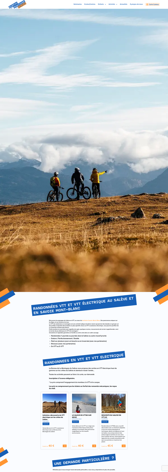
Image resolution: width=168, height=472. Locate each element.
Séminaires (78, 4)
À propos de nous (136, 4)
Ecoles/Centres (89, 4)
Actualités (123, 4)
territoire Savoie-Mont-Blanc (91, 320)
